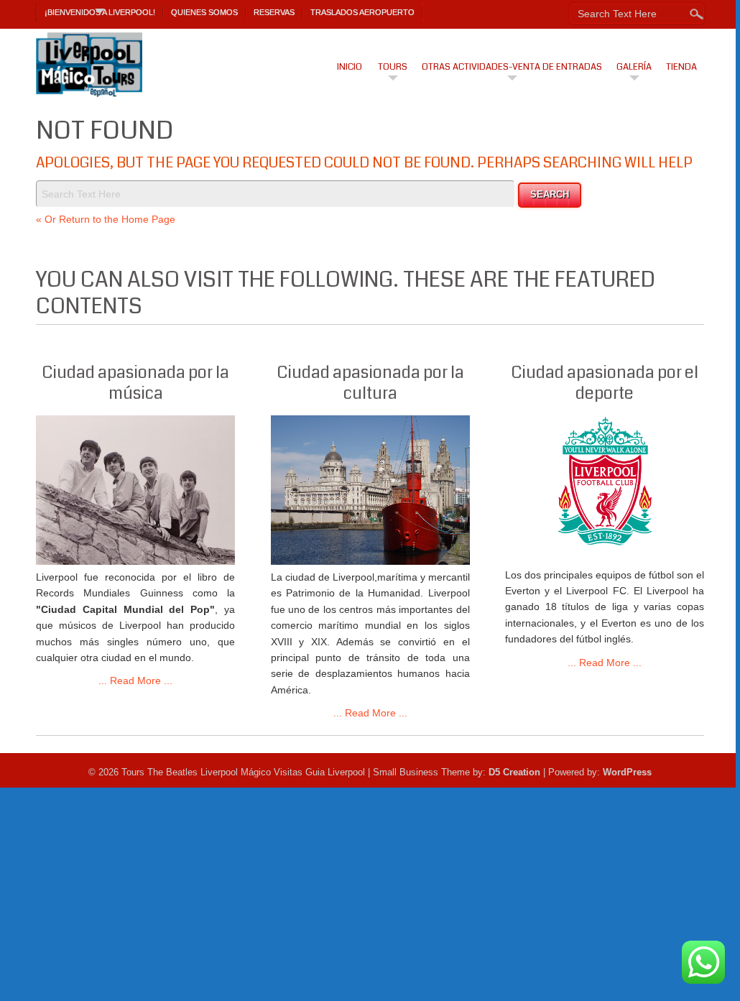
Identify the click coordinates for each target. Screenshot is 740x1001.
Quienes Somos (204, 12)
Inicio (349, 66)
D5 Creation (514, 772)
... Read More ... (135, 680)
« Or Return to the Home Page (105, 219)
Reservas (274, 12)
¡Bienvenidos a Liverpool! (100, 12)
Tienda (681, 66)
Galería (634, 66)
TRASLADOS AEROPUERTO (362, 12)
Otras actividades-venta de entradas (512, 66)
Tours (392, 66)
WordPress (627, 772)
